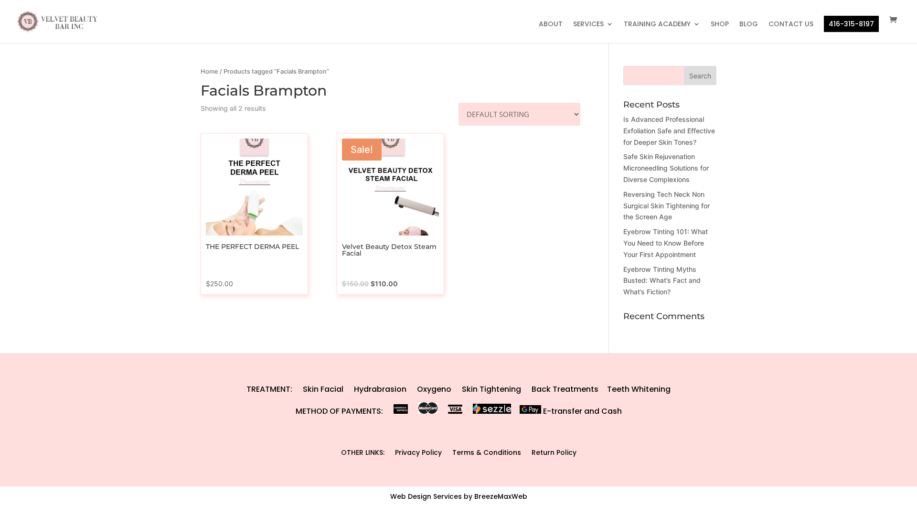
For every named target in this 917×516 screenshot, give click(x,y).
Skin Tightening (491, 389)
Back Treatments (565, 389)
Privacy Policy (418, 452)
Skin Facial (323, 389)
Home (209, 71)
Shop (720, 25)
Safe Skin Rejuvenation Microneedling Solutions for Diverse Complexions (666, 167)
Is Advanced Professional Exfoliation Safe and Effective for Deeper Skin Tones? (669, 130)
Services (588, 25)
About (551, 25)
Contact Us (790, 25)
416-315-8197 (851, 24)
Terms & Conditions (486, 452)
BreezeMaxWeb (500, 496)
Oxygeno (434, 389)
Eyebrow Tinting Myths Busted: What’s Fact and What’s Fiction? (662, 280)
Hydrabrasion (380, 389)
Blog (748, 25)
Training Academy (657, 25)
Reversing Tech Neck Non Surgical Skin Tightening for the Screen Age (666, 205)
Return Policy (554, 452)
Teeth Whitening (639, 389)
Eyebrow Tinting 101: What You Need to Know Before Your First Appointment (665, 242)
